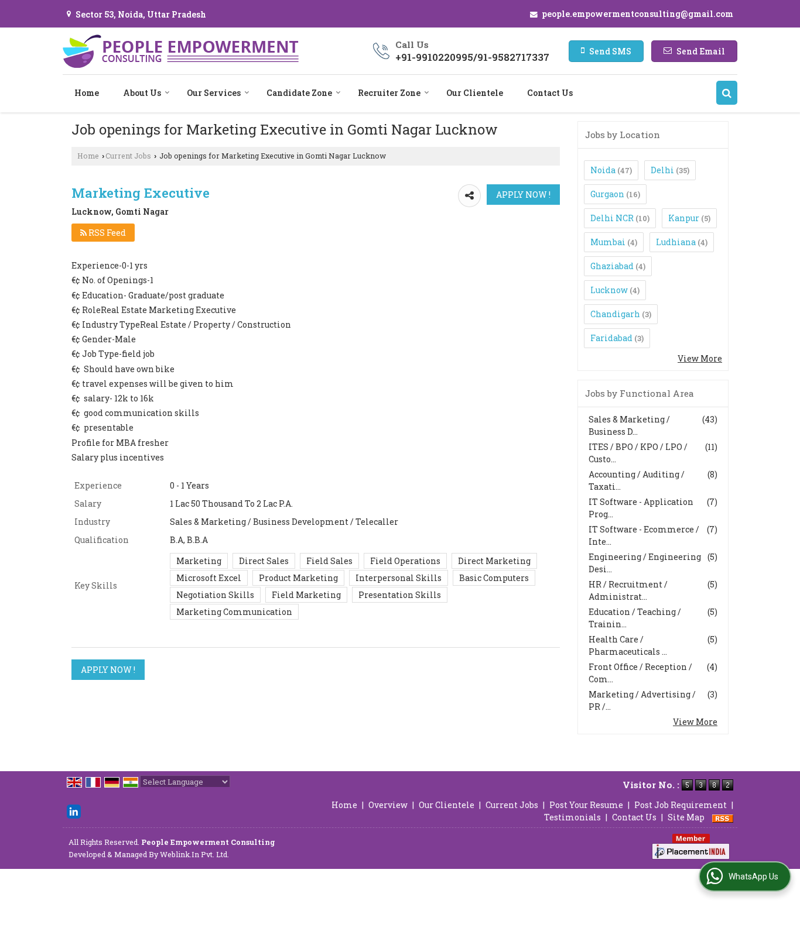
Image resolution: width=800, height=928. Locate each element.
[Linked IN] (74, 810)
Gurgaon (607, 194)
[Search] (726, 93)
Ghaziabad (612, 265)
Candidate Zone (299, 92)
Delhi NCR (612, 218)
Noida (603, 170)
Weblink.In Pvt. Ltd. (194, 854)
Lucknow (609, 289)
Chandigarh (615, 313)
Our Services (214, 92)
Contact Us (550, 92)
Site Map (686, 817)
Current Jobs (128, 155)
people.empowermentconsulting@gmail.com (637, 13)
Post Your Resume (586, 804)
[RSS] (722, 817)
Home (86, 92)
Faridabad (611, 337)
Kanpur (683, 218)
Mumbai (607, 242)
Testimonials (572, 817)
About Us (142, 92)
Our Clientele (474, 92)
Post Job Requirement (680, 804)
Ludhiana (676, 242)
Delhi (662, 170)
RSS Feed (106, 232)
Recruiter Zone (389, 92)
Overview (388, 804)
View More (700, 358)
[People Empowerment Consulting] (181, 51)
